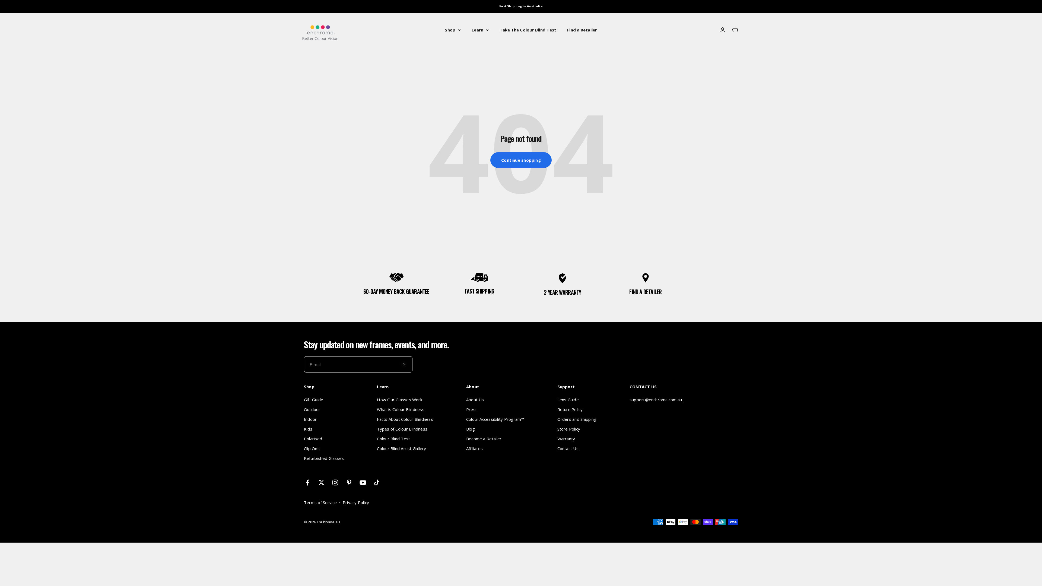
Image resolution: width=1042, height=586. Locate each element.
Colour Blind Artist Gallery (401, 448)
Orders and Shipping (576, 419)
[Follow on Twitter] (321, 482)
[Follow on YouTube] (363, 482)
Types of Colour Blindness (402, 429)
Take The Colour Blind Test (528, 30)
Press (472, 409)
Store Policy (568, 429)
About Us (475, 399)
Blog (470, 429)
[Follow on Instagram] (335, 482)
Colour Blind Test (393, 438)
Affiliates (474, 448)
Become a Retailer (484, 438)
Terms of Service (320, 502)
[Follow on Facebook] (307, 482)
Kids (308, 429)
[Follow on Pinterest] (349, 482)
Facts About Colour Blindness (405, 419)
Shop (450, 30)
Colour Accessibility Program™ (495, 419)
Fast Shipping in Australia (521, 6)
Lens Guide (568, 399)
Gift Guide (313, 399)
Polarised (313, 438)
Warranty (566, 438)
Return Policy (570, 409)
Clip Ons (312, 448)
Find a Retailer (582, 30)
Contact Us (568, 448)
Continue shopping (521, 160)
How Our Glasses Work (399, 399)
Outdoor (312, 409)
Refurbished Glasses (324, 458)
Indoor (310, 419)
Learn (477, 30)
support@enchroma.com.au (656, 399)
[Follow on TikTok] (376, 482)
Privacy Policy (356, 502)
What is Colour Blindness (400, 409)
